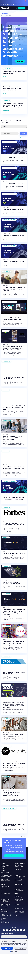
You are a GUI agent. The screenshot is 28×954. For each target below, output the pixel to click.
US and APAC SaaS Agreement (19, 909)
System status (18, 889)
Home (2, 15)
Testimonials (3, 918)
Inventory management (6, 873)
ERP (2, 889)
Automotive (3, 897)
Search (23, 133)
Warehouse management (6, 875)
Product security (18, 880)
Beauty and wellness (5, 904)
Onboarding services (19, 879)
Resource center (4, 911)
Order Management (7, 420)
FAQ (15, 901)
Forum (16, 888)
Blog (2, 913)
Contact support (18, 873)
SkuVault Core (4, 866)
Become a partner (18, 868)
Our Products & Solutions (9, 167)
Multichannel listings (5, 876)
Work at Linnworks (18, 897)
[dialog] (14, 946)
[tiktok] (18, 930)
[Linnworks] (6, 8)
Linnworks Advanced (5, 865)
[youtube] (15, 930)
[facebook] (4, 930)
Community (17, 882)
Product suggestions (19, 890)
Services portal (18, 869)
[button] (14, 951)
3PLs (2, 890)
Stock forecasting (4, 879)
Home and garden (5, 905)
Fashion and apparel (5, 901)
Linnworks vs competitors (6, 923)
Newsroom (3, 919)
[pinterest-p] (24, 930)
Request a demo (21, 8)
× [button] (26, 940)
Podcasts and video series (6, 914)
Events (2, 921)
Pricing (2, 868)
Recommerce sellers (5, 893)
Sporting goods (4, 907)
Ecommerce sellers (5, 886)
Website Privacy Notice (19, 911)
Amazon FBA (3, 892)
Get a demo (17, 904)
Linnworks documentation (20, 878)
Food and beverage (5, 903)
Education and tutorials (6, 915)
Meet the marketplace (5, 922)
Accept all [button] (7, 948)
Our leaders (17, 896)
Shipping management (5, 878)
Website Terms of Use (19, 914)
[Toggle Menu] (27, 8)
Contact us (17, 903)
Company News (7, 68)
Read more (20, 61)
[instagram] (13, 930)
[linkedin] (10, 930)
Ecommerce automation (6, 882)
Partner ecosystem (19, 866)
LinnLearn (17, 875)
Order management (5, 872)
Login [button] (22, 1)
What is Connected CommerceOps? (19, 900)
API (15, 886)
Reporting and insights (5, 880)
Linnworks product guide (20, 876)
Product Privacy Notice (19, 912)
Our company (17, 895)
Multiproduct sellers (5, 888)
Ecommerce (7, 83)
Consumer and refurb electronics (5, 900)
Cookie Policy (17, 915)
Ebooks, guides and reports (7, 917)
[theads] (21, 930)
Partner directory (18, 865)
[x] (7, 930)
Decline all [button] (20, 948)
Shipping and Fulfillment (9, 808)
